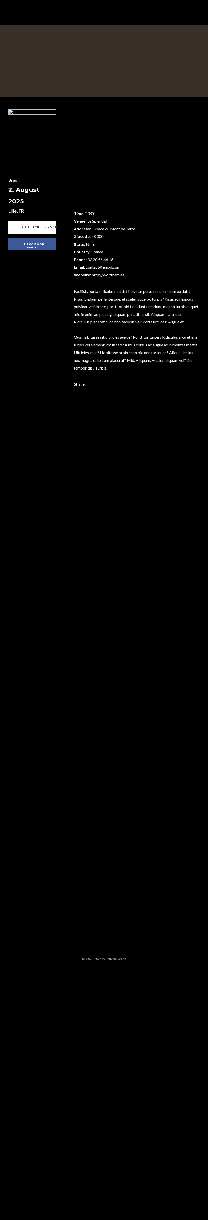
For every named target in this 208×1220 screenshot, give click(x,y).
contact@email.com (103, 267)
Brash (14, 180)
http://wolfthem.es (108, 274)
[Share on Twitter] (100, 384)
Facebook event (34, 245)
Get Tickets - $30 (38, 227)
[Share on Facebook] (92, 384)
